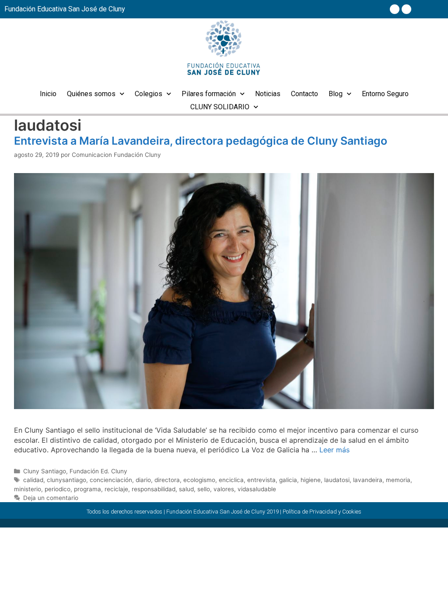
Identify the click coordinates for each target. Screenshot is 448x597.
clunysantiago (66, 479)
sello (203, 489)
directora (167, 479)
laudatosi (337, 479)
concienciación (111, 479)
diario (143, 479)
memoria (398, 479)
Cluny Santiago (44, 471)
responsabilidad (153, 489)
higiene (311, 479)
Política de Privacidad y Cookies (322, 511)
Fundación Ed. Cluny (98, 471)
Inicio (48, 94)
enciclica (231, 479)
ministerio (27, 489)
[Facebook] (394, 9)
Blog (336, 94)
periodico (57, 489)
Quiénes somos (91, 94)
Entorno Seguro (385, 94)
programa (87, 489)
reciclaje (116, 489)
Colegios (148, 94)
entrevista (261, 479)
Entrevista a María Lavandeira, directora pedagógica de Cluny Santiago (200, 140)
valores (224, 489)
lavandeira (367, 479)
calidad (33, 479)
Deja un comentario (50, 497)
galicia (288, 479)
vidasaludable (257, 489)
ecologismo (199, 479)
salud (186, 489)
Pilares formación (209, 94)
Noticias (267, 94)
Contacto (304, 94)
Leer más (334, 449)
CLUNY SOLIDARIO (219, 107)
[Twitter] (406, 9)
